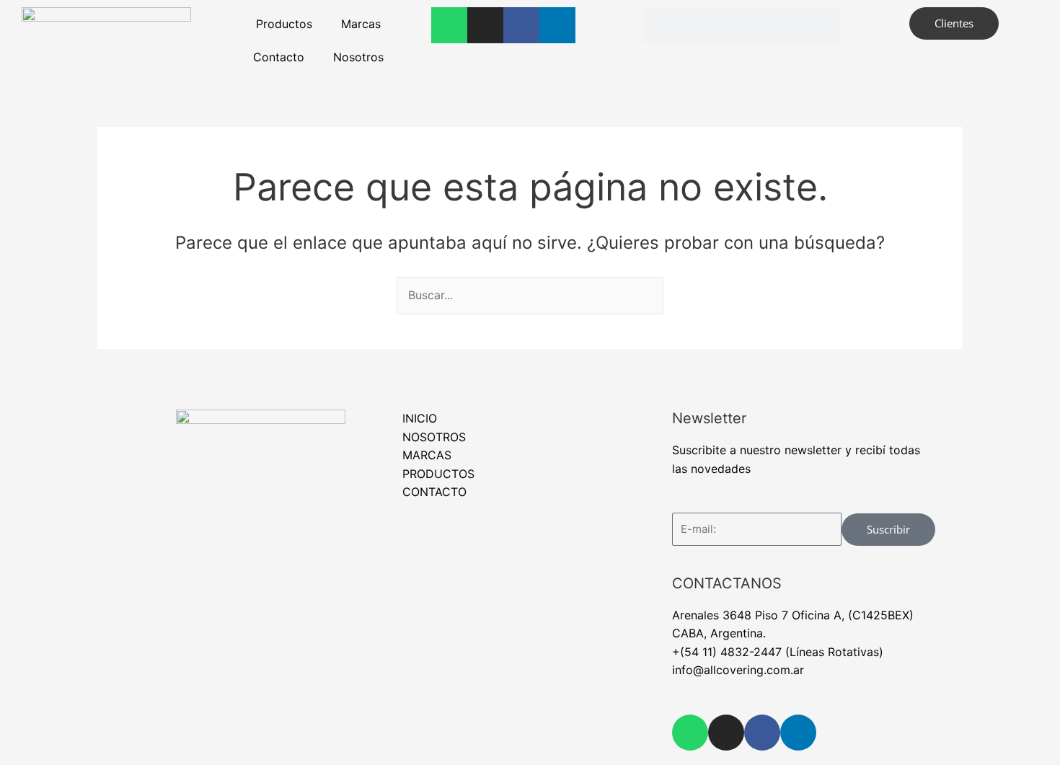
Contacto (278, 57)
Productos (284, 24)
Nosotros (358, 57)
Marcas (361, 24)
